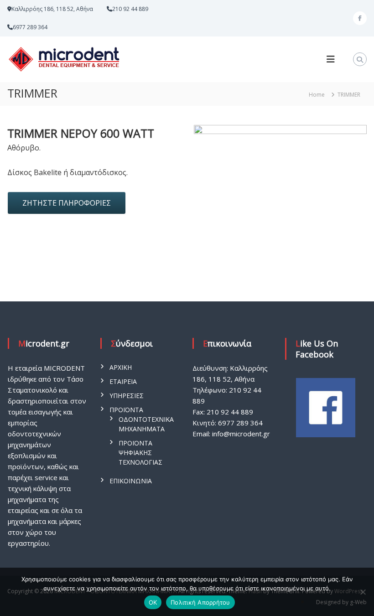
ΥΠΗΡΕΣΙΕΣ (126, 395)
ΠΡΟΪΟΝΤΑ (126, 409)
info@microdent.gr (241, 433)
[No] (362, 591)
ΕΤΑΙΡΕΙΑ (123, 381)
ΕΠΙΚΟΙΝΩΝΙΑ (130, 480)
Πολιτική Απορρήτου (200, 602)
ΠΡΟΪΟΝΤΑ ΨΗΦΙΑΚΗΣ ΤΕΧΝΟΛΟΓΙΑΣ (140, 452)
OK (153, 602)
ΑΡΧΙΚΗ (120, 367)
